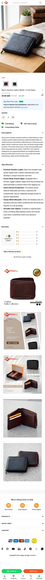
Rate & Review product (12, 251)
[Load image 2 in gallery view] (17, 74)
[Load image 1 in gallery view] (15, 74)
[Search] (40, 3)
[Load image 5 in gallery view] (24, 74)
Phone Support (36, 509)
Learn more (24, 107)
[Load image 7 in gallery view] (28, 74)
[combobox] (26, 3)
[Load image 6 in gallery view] (26, 74)
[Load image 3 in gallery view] (20, 74)
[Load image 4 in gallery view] (22, 74)
